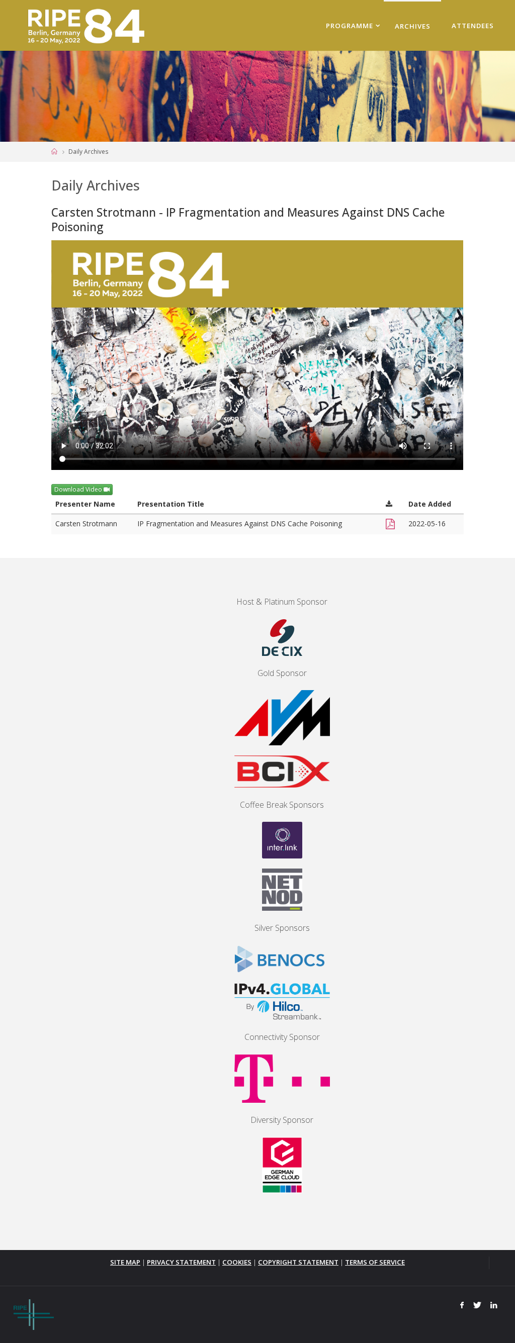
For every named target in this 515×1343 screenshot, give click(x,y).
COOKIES (236, 1262)
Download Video (79, 489)
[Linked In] (494, 1305)
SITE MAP (125, 1262)
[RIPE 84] (84, 25)
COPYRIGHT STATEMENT (298, 1262)
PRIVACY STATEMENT (181, 1262)
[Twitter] (477, 1305)
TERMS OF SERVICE (375, 1262)
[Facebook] (462, 1305)
